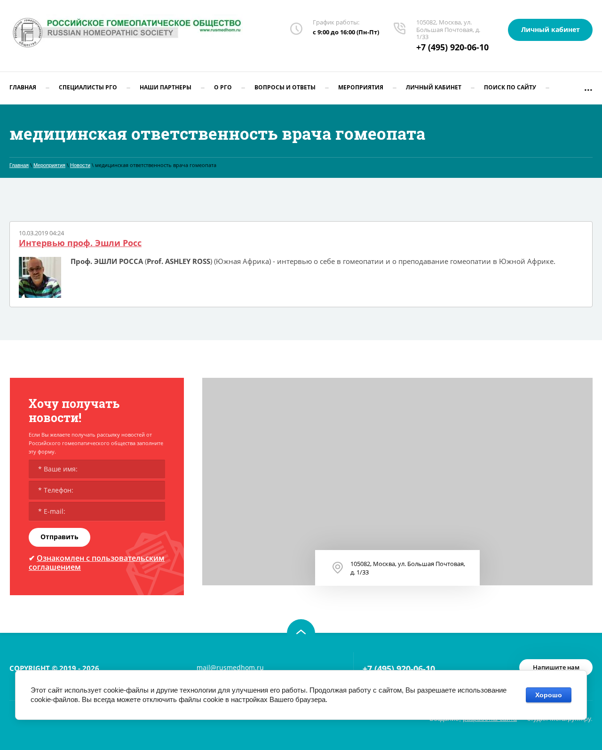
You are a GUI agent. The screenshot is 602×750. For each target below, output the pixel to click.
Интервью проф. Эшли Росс (80, 243)
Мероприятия (49, 165)
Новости (80, 165)
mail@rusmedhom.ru (230, 667)
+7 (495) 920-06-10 (452, 47)
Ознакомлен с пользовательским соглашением (97, 562)
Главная (19, 165)
